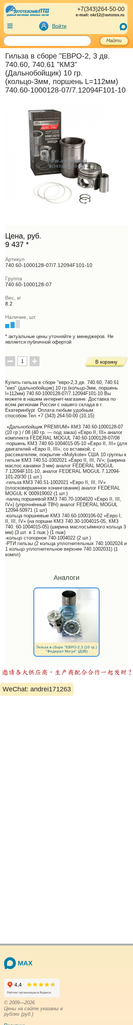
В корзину (106, 362)
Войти (59, 26)
